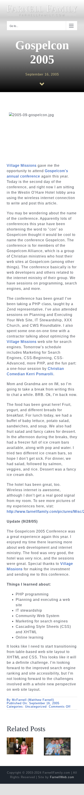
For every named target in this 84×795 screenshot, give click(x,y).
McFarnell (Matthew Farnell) (33, 700)
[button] (10, 746)
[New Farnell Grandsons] (57, 739)
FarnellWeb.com (62, 777)
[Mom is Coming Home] (20, 739)
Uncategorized (36, 706)
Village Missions (22, 165)
